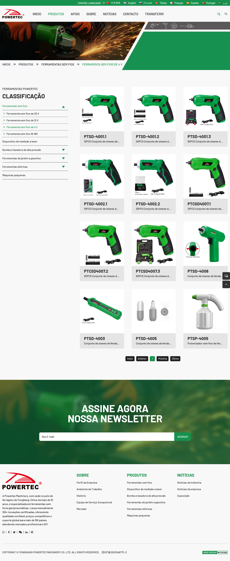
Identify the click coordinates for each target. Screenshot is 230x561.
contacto (130, 14)
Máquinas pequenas (13, 175)
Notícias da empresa (189, 489)
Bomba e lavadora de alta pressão (21, 149)
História (81, 495)
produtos (56, 14)
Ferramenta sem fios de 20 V (23, 113)
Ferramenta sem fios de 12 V (22, 120)
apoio (75, 14)
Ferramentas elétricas (15, 166)
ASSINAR (182, 436)
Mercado (82, 508)
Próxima (162, 358)
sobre (91, 14)
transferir (154, 14)
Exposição (183, 495)
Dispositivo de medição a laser (19, 141)
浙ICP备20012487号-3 (114, 552)
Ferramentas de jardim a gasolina (21, 158)
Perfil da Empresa (87, 482)
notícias (109, 14)
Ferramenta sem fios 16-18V (22, 133)
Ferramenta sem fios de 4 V (102, 64)
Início (37, 14)
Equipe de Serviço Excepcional (94, 502)
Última (175, 358)
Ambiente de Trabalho (89, 489)
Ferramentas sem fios (57, 64)
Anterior (142, 358)
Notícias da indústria (189, 482)
